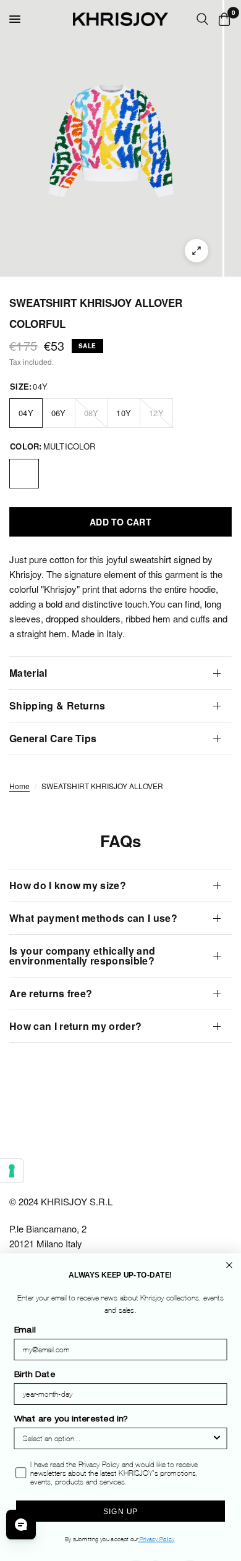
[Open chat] (21, 1524)
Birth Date (35, 1375)
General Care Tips (52, 738)
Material (28, 673)
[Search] (202, 19)
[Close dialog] (229, 1265)
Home (19, 785)
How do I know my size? (67, 885)
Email (25, 1331)
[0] (222, 19)
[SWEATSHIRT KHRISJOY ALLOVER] (24, 473)
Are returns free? (50, 993)
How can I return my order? (75, 1026)
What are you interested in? (71, 1420)
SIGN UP (120, 1511)
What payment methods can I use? (93, 918)
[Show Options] (216, 1439)
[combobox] (117, 1439)
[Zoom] (196, 250)
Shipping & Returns (57, 705)
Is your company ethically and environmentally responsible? (82, 956)
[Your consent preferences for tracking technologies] (11, 1170)
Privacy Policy (156, 1539)
